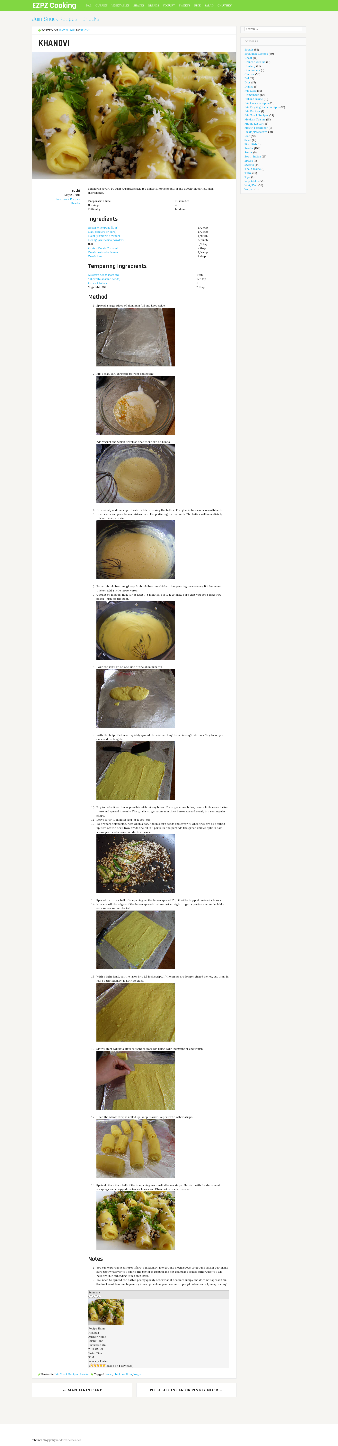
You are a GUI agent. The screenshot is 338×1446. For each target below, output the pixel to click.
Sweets (184, 5)
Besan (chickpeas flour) (103, 227)
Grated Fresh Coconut (103, 248)
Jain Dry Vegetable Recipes (262, 107)
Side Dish (251, 144)
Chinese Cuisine (255, 62)
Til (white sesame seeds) (104, 279)
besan (108, 1374)
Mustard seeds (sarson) (103, 275)
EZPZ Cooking (54, 6)
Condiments (252, 70)
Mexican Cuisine (255, 119)
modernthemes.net (68, 1440)
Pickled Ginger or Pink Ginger (186, 1389)
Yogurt (169, 5)
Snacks (138, 5)
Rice (197, 5)
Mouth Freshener (256, 127)
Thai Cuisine (253, 169)
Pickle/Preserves (256, 132)
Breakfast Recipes (256, 53)
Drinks (249, 86)
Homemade (252, 95)
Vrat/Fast (251, 185)
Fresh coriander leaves (103, 252)
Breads (153, 5)
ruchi (85, 30)
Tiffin (248, 173)
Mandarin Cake (82, 1389)
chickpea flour (123, 1374)
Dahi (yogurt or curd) (102, 231)
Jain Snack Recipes (54, 19)
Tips (247, 177)
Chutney (225, 5)
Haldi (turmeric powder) (104, 236)
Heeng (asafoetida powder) (106, 240)
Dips (248, 82)
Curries (101, 5)
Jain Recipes (252, 111)
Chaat (248, 58)
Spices (249, 160)
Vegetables (120, 5)
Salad (209, 5)
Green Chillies (97, 283)
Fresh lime (95, 256)
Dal (89, 5)
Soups (249, 152)
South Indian (253, 156)
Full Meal (250, 90)
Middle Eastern (254, 123)
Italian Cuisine (254, 99)
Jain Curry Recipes (257, 103)
